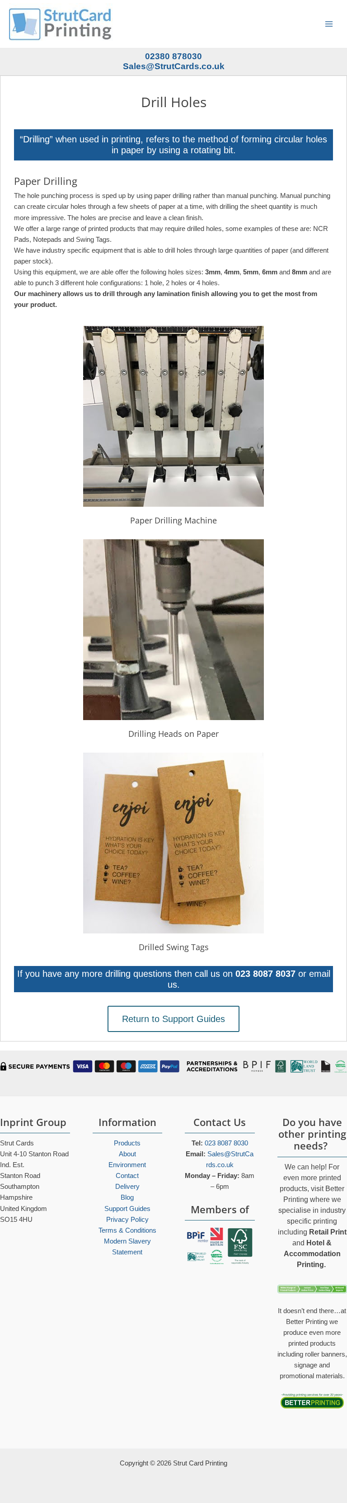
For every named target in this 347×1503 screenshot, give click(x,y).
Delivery (127, 1186)
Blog (127, 1197)
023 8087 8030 (226, 1143)
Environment (127, 1164)
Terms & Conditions (127, 1230)
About (127, 1154)
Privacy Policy (127, 1219)
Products (127, 1143)
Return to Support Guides (173, 1019)
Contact (127, 1175)
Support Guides (127, 1208)
